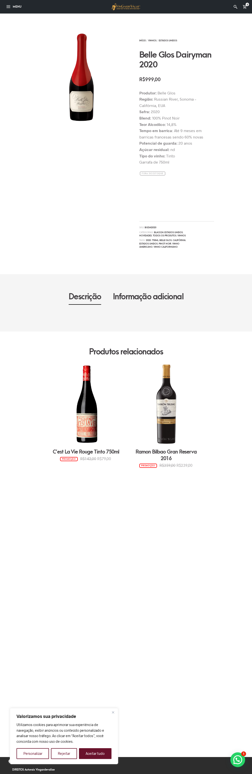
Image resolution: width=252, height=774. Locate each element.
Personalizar (32, 753)
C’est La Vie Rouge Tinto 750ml (86, 452)
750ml (155, 240)
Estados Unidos (168, 40)
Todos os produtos (164, 235)
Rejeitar (64, 753)
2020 (148, 240)
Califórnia (179, 240)
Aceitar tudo (95, 753)
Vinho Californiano (166, 247)
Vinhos (152, 40)
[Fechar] (113, 712)
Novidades (145, 235)
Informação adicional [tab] (148, 296)
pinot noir (165, 244)
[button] (237, 759)
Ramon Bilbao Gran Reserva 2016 (166, 455)
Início (142, 40)
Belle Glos (165, 240)
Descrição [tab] (85, 296)
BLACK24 (158, 232)
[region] (64, 736)
